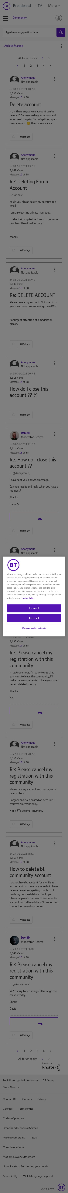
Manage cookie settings (34, 628)
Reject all (34, 618)
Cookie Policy (28, 598)
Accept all (34, 608)
